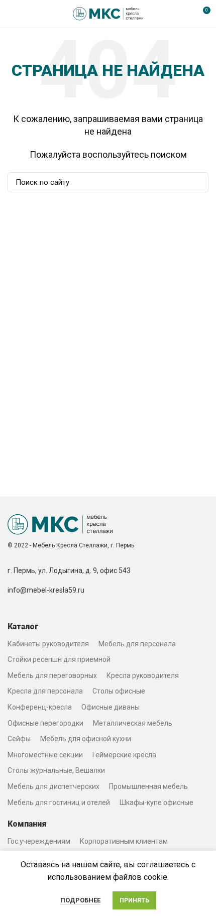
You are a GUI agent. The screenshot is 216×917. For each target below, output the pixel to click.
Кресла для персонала (45, 691)
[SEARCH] (194, 182)
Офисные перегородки (45, 723)
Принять (134, 900)
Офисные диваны (110, 707)
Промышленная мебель (148, 786)
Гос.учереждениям (39, 841)
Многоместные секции (45, 755)
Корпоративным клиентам (124, 841)
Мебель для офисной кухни (85, 739)
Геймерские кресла (124, 755)
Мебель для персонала (137, 644)
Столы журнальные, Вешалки (56, 770)
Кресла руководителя (142, 675)
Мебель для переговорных (52, 675)
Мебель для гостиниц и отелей (59, 802)
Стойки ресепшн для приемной (59, 659)
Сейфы (19, 739)
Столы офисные (118, 691)
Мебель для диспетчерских (53, 786)
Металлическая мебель (132, 723)
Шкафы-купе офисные (156, 802)
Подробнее (80, 900)
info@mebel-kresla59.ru (46, 590)
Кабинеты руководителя (48, 644)
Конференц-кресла (40, 707)
